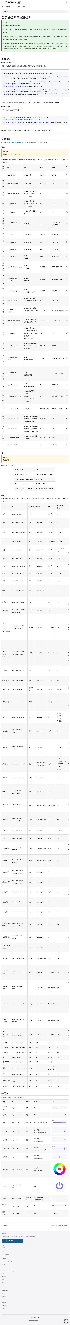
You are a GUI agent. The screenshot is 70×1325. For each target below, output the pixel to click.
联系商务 (4, 1251)
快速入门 (4, 1279)
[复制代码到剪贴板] (66, 73)
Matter (3, 1308)
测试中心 (4, 1276)
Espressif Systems (33, 1320)
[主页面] (2, 7)
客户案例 (4, 1264)
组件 (3, 1282)
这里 (11, 465)
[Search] (67, 2)
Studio (3, 1286)
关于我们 (4, 1248)
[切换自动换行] (63, 73)
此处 (16, 159)
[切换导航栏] (2, 2)
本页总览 (5, 12)
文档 (3, 1273)
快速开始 (4, 1296)
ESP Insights (5, 1305)
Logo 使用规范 (5, 1254)
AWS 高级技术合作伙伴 (7, 1261)
